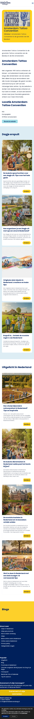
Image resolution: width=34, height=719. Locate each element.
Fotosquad (4, 672)
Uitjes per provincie (7, 631)
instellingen (24, 713)
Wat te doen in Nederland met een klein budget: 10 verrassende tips (16, 575)
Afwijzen (14, 716)
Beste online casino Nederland (11, 638)
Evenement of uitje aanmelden (17, 692)
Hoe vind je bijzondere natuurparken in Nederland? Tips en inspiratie (15, 408)
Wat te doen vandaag (8, 634)
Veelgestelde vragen (7, 646)
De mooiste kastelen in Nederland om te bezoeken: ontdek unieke (14, 519)
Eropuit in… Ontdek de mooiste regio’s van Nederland (16, 336)
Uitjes (3, 636)
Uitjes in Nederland (7, 629)
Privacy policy (5, 643)
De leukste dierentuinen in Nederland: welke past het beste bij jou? (17, 464)
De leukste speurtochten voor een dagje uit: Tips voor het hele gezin (16, 175)
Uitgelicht (4, 660)
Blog (2, 662)
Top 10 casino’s (6, 677)
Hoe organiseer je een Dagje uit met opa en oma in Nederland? (16, 229)
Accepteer (5, 716)
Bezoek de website (10, 121)
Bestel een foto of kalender (9, 674)
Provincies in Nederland (8, 665)
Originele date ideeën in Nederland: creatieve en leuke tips (16, 282)
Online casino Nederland (9, 641)
